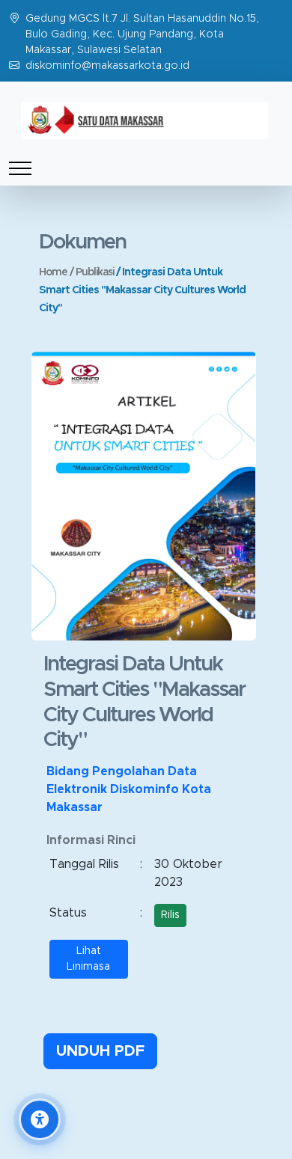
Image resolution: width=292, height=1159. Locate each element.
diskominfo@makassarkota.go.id (107, 66)
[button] (40, 1119)
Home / (57, 272)
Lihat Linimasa (88, 959)
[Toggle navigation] (20, 168)
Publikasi (96, 272)
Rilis (170, 915)
